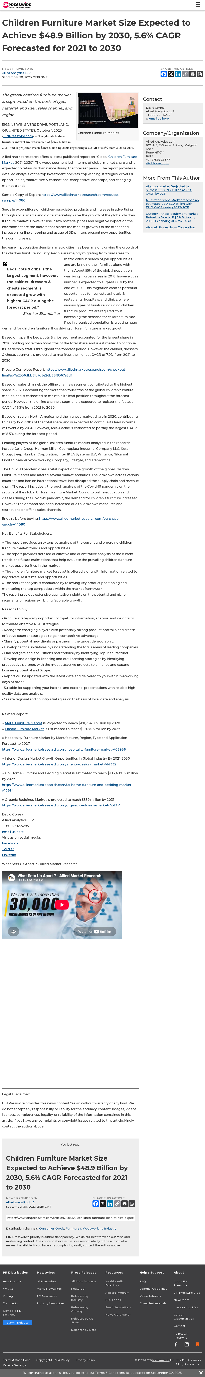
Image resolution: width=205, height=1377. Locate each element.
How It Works (12, 1281)
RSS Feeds (113, 1299)
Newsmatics (160, 1360)
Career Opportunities (184, 1316)
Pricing (8, 1296)
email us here (13, 832)
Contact (179, 1325)
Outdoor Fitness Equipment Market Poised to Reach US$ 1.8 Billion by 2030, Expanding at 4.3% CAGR (172, 217)
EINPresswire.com (18, 136)
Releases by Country (79, 1309)
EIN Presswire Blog (187, 1292)
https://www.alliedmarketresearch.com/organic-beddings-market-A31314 (61, 805)
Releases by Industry (79, 1298)
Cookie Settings (14, 1365)
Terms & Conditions (16, 1360)
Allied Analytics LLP (16, 73)
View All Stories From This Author (170, 227)
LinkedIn (9, 855)
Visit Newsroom (157, 163)
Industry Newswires (50, 1303)
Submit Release (17, 1322)
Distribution (11, 1303)
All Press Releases (84, 1281)
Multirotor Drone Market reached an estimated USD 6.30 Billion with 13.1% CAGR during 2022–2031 (172, 203)
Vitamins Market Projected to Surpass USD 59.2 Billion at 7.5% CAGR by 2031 (169, 190)
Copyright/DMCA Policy (52, 1360)
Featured (77, 1288)
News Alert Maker (118, 1314)
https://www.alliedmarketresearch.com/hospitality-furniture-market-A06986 (64, 749)
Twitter (8, 849)
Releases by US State (82, 1320)
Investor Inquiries (186, 1307)
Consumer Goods (51, 1228)
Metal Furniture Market (23, 723)
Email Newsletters (118, 1307)
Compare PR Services (12, 1312)
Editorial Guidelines (153, 1288)
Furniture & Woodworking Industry (91, 1228)
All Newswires (46, 1281)
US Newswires (47, 1296)
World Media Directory (115, 1283)
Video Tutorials (150, 1296)
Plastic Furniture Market (24, 729)
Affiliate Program (117, 1292)
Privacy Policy (85, 1360)
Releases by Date (83, 1329)
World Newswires (49, 1288)
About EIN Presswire (181, 1283)
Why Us (8, 1288)
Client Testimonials (153, 1303)
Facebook (10, 843)
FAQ (143, 1281)
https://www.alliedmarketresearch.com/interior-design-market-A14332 (59, 764)
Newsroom (181, 1299)
